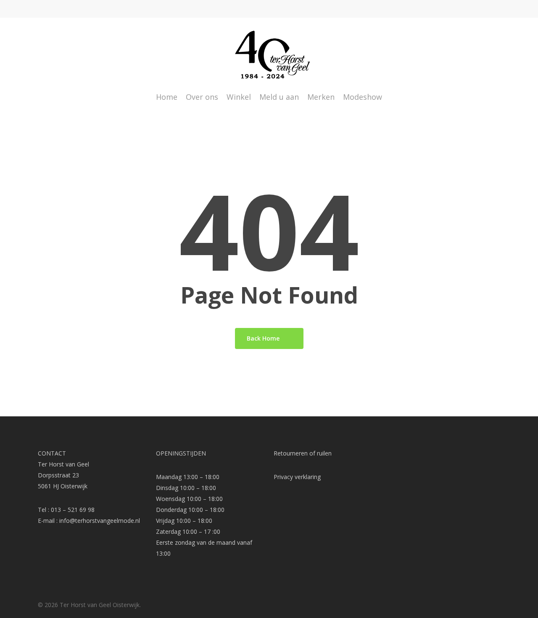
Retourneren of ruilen (303, 453)
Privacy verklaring (297, 477)
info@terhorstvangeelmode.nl (99, 521)
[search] (474, 55)
